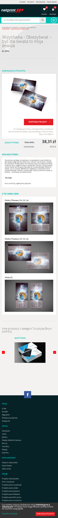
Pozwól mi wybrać (9, 514)
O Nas (4, 409)
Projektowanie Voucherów (12, 500)
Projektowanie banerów (11, 491)
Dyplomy (5, 453)
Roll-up (4, 443)
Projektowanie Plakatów (11, 494)
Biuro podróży (31, 27)
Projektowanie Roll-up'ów (11, 497)
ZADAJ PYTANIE (12, 143)
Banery (4, 437)
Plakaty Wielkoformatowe (11, 440)
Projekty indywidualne (10, 479)
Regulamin (6, 415)
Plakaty (4, 450)
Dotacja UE (6, 421)
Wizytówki (15, 27)
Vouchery (5, 446)
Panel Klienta (52, 2)
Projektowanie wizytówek (11, 485)
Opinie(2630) (40, 2)
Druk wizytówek (8, 482)
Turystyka (22, 27)
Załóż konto (6, 469)
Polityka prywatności (9, 418)
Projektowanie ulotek (10, 488)
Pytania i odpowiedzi (10, 463)
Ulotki (4, 434)
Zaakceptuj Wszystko (45, 514)
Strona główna (6, 27)
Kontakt (22, 2)
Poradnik (30, 2)
